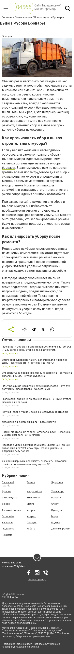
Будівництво (9, 497)
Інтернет (32, 510)
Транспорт (57, 491)
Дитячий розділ (60, 528)
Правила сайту (41, 644)
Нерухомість (34, 491)
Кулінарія (7, 522)
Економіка (8, 516)
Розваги (56, 497)
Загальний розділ (8, 484)
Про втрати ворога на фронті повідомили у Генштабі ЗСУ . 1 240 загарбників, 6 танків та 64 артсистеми (36, 348)
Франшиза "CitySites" (13, 566)
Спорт (55, 503)
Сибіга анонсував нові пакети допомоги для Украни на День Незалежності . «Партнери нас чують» (34, 361)
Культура (57, 510)
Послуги (32, 522)
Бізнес (6, 503)
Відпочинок (33, 497)
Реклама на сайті (12, 562)
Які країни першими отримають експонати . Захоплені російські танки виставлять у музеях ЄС (34, 463)
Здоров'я (57, 482)
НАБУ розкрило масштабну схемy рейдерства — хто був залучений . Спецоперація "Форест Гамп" (36, 387)
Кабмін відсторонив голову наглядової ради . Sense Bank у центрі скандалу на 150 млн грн (36, 433)
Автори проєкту (37, 579)
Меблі (30, 503)
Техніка (31, 482)
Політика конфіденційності (17, 644)
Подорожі (8, 528)
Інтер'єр (31, 516)
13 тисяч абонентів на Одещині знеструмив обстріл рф (35, 411)
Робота (31, 528)
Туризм (6, 491)
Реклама (7, 534)
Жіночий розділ (11, 510)
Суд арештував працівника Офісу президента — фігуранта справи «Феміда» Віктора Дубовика (37, 374)
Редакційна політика (27, 646)
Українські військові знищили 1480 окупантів (29, 421)
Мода (54, 516)
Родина (55, 522)
